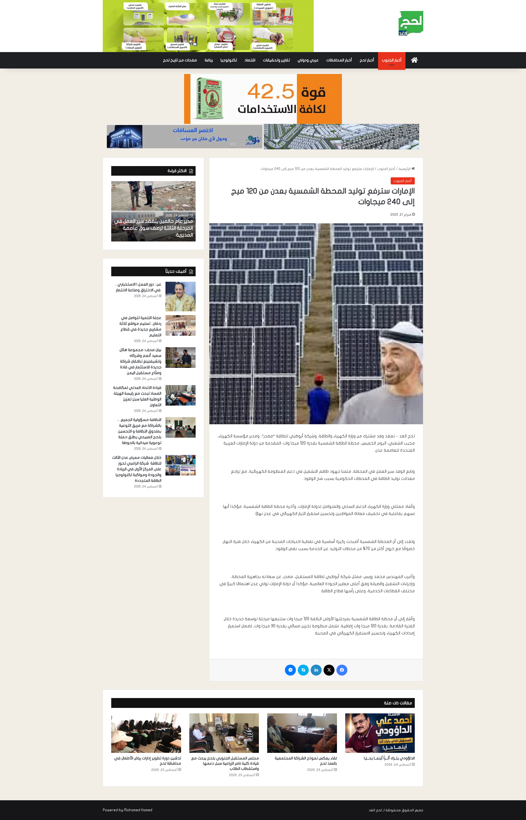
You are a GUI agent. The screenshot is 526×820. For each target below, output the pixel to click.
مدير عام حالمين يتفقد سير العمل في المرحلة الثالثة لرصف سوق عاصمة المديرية (153, 228)
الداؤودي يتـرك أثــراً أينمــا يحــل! (389, 758)
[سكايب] (303, 670)
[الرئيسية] (414, 60)
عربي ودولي (308, 60)
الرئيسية (405, 169)
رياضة (209, 60)
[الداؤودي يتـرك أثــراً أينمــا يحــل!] (380, 733)
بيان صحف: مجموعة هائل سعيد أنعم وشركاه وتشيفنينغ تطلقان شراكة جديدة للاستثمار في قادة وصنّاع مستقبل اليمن (140, 361)
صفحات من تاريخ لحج (180, 60)
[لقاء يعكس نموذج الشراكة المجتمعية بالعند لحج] (302, 733)
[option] (153, 211)
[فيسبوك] (341, 670)
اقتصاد (250, 60)
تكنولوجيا (229, 60)
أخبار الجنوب (392, 60)
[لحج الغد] (411, 23)
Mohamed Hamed (138, 810)
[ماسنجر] (290, 670)
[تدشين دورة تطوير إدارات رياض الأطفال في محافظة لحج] (146, 733)
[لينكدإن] (316, 670)
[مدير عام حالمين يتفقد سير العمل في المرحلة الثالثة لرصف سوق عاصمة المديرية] (153, 211)
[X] (329, 670)
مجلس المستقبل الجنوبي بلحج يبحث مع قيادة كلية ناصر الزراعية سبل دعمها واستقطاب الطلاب (225, 763)
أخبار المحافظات (339, 60)
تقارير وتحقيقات (276, 60)
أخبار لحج (367, 60)
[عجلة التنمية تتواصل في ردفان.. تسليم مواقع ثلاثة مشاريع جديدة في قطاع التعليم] (180, 325)
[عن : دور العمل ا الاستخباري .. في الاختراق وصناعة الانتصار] (180, 297)
